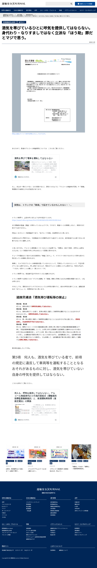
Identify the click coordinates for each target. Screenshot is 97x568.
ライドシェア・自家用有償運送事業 (36, 537)
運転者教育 (53, 513)
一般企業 (28, 511)
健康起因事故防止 (55, 506)
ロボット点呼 (30, 532)
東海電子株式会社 (7, 550)
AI (15, 461)
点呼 (35, 10)
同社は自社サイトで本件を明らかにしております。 (29, 134)
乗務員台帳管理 (54, 511)
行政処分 (52, 532)
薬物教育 (77, 530)
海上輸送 (28, 506)
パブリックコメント (71, 10)
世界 (3, 502)
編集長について (63, 550)
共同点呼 (77, 508)
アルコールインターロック (9, 532)
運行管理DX (62, 461)
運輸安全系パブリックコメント (59, 528)
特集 (60, 10)
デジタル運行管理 (31, 530)
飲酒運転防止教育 (9, 22)
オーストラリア (6, 511)
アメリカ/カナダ (6, 504)
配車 (51, 463)
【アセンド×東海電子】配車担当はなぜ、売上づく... (59, 470)
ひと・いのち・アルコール (48, 10)
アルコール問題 (6, 535)
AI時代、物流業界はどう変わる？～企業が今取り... (14, 470)
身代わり (22, 22)
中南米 (4, 513)
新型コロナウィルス (31, 535)
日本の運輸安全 (18, 10)
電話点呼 (77, 504)
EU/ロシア (5, 506)
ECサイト (18, 550)
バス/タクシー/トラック (32, 502)
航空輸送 (28, 508)
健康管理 (39, 461)
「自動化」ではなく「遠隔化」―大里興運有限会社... (81, 467)
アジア (3, 508)
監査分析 (52, 535)
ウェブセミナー (10, 461)
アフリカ (4, 515)
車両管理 (52, 515)
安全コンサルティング (81, 535)
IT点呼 (76, 506)
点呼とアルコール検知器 (81, 511)
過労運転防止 (54, 502)
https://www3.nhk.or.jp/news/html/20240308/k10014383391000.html (36, 220)
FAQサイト (27, 550)
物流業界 (20, 461)
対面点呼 (77, 502)
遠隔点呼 (80, 461)
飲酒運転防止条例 (7, 530)
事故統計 (52, 530)
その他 (4, 517)
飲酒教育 (77, 528)
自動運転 (28, 528)
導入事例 (85, 461)
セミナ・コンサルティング (88, 10)
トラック (74, 461)
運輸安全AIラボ (30, 539)
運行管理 (28, 10)
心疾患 (29, 463)
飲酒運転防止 (54, 504)
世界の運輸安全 (6, 10)
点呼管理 (52, 508)
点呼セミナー (78, 532)
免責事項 (52, 550)
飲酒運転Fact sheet (7, 528)
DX (6, 463)
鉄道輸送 (28, 504)
